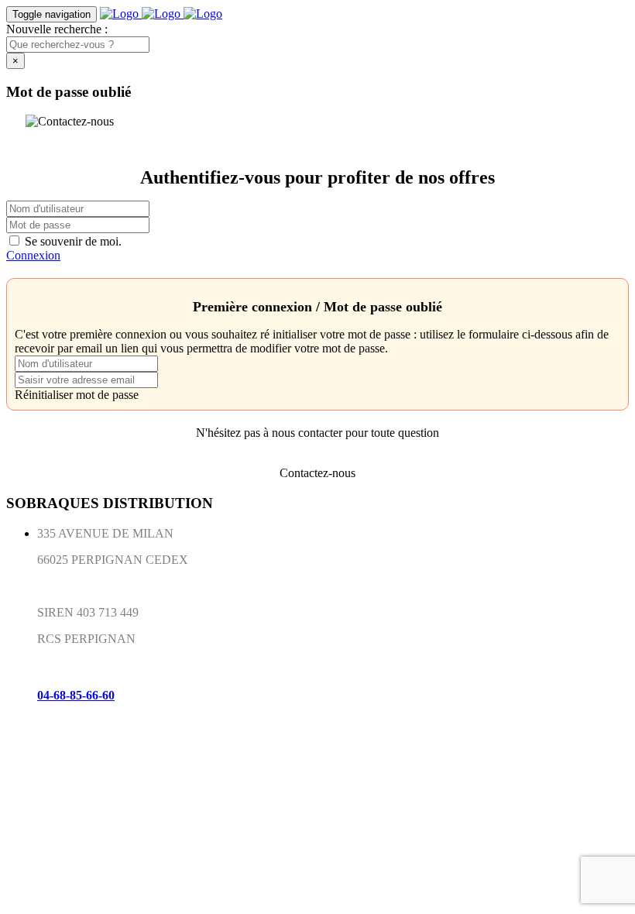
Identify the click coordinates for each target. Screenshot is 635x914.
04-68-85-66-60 (76, 695)
